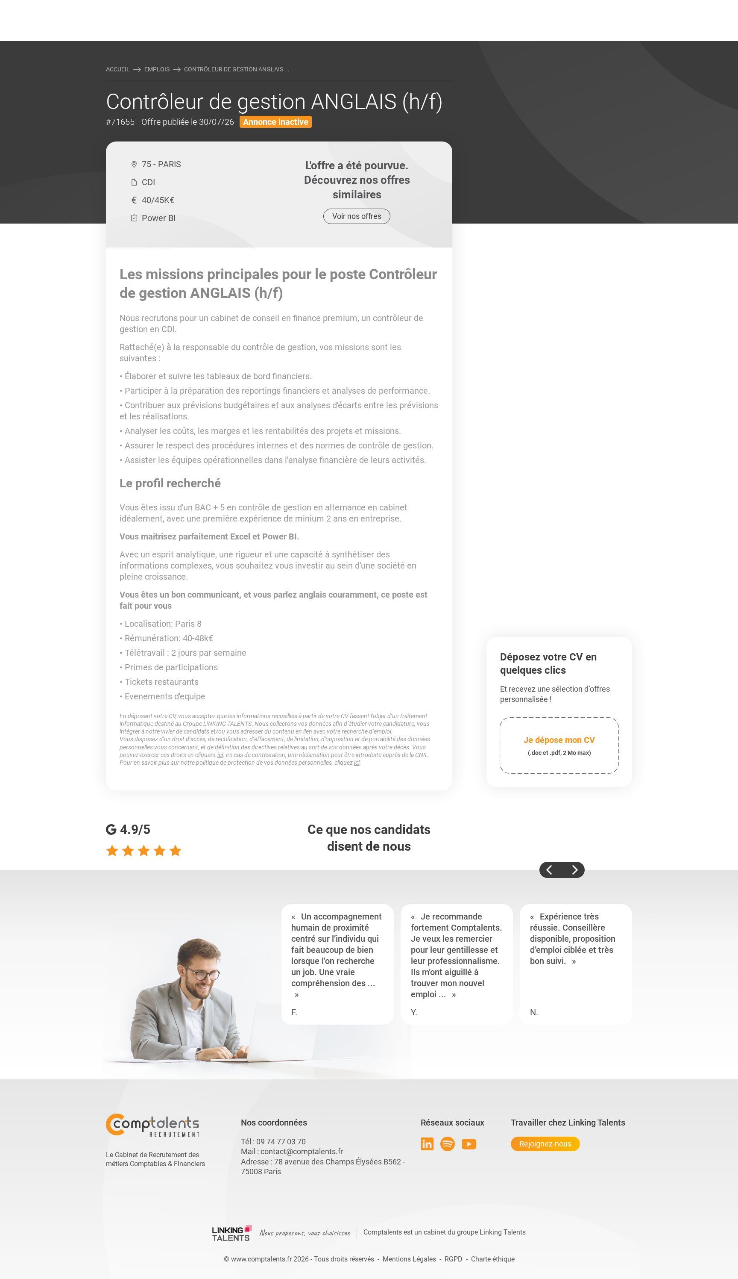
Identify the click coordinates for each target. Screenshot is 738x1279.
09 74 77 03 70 (281, 1141)
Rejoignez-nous (545, 1143)
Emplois (157, 69)
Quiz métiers (407, 7)
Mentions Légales (409, 1259)
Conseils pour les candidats (435, 7)
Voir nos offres (356, 216)
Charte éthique (493, 1259)
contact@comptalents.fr (302, 1151)
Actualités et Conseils (223, 7)
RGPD (454, 1259)
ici (220, 754)
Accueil (118, 69)
